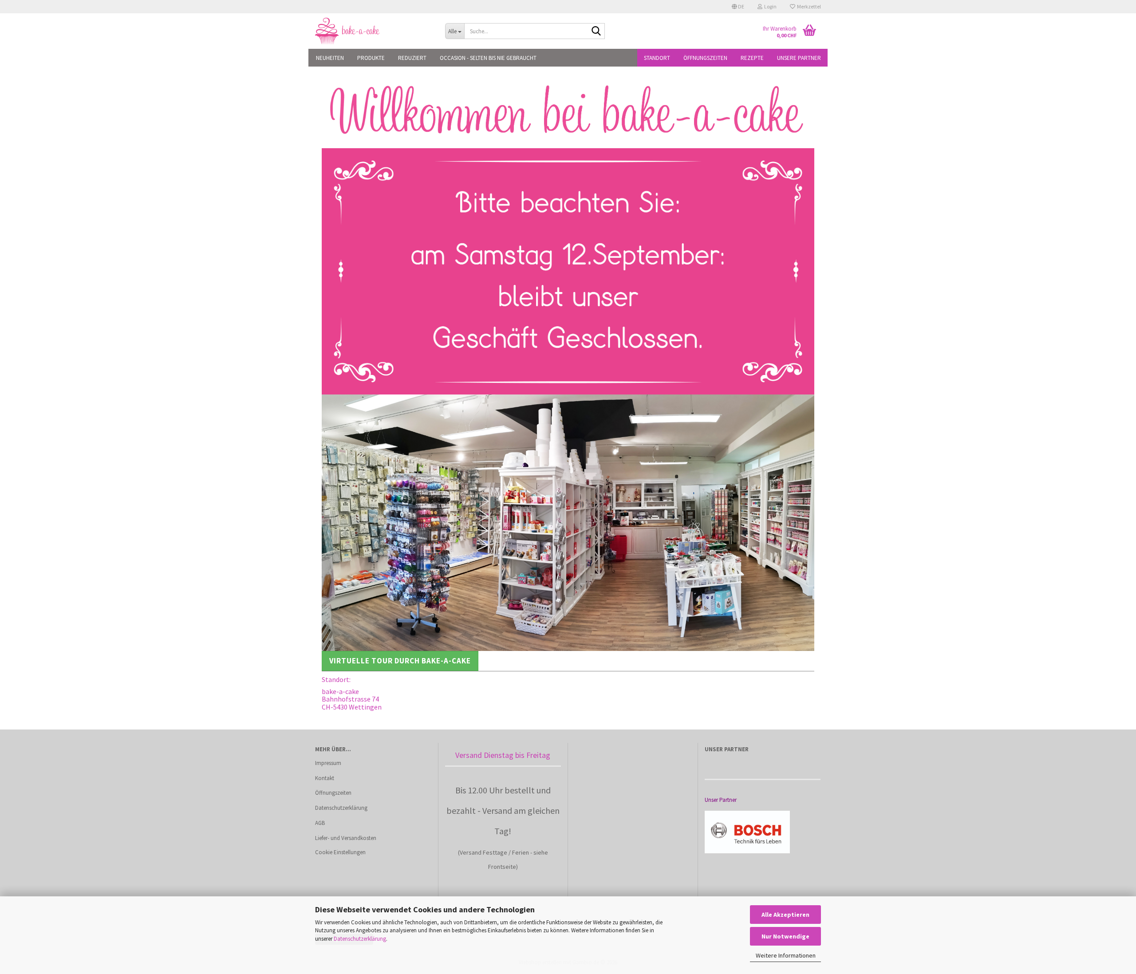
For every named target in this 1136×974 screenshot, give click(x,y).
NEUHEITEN (330, 58)
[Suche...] (596, 31)
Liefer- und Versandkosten (345, 838)
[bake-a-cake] (373, 31)
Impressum (328, 763)
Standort (657, 58)
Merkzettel (808, 6)
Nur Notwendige (785, 936)
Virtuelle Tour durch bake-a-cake (400, 661)
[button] (738, 6)
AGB (320, 823)
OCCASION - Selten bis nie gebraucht (488, 58)
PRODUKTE (371, 58)
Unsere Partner (799, 58)
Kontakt (324, 778)
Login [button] (769, 6)
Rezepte (752, 58)
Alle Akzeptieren (785, 915)
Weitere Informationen (786, 955)
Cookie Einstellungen (340, 852)
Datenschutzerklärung (360, 938)
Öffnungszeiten (705, 58)
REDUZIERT (412, 58)
